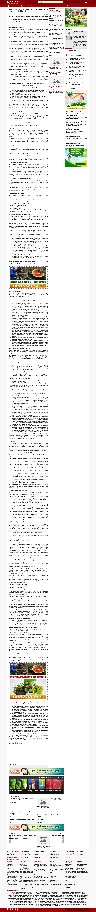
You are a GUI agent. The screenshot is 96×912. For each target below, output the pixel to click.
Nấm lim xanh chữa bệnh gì (26, 880)
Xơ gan (9, 868)
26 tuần (39, 816)
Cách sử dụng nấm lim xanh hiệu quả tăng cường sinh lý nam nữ (76, 139)
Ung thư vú (36, 854)
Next (61, 784)
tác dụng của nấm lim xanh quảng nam (21, 898)
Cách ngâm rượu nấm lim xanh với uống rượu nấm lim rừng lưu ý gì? (76, 114)
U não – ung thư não (54, 854)
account (85, 2)
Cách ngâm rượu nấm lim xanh (41, 884)
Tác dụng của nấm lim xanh (26, 869)
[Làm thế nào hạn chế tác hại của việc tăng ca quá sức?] (43, 802)
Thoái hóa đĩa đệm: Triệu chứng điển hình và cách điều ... (77, 59)
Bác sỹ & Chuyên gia (12, 880)
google (47, 14)
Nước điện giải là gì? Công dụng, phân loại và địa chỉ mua (55, 35)
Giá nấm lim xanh (69, 867)
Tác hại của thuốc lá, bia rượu (41, 877)
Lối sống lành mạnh (38, 879)
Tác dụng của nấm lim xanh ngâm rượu (13, 882)
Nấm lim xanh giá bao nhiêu (40, 865)
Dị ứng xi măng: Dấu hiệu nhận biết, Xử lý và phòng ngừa (76, 75)
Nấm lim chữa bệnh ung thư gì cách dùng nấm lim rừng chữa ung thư (15, 837)
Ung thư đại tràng (54, 856)
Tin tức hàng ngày (57, 2)
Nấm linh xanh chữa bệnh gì (26, 884)
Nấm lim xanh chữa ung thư (26, 872)
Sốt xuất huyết (79, 867)
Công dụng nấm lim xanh (13, 871)
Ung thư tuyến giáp (69, 851)
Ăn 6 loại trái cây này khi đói (54, 790)
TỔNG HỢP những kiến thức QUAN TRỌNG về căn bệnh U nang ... (77, 71)
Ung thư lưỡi (37, 856)
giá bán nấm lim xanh (46, 898)
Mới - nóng (42, 777)
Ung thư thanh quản (54, 857)
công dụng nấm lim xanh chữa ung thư (71, 901)
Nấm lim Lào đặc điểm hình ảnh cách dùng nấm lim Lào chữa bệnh (76, 146)
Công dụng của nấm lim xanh (56, 865)
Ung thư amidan (69, 856)
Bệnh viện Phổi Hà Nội (28, 798)
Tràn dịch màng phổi (39, 869)
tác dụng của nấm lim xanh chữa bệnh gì (72, 895)
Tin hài (51, 877)
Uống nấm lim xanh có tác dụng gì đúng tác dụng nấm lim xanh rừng (76, 118)
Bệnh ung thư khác (80, 856)
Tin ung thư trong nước (12, 876)
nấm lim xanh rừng (21, 893)
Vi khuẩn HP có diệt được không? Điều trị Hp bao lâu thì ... (77, 83)
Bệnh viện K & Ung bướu (13, 879)
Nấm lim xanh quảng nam (40, 881)
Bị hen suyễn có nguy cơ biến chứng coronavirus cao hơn (56, 21)
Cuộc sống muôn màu (70, 877)
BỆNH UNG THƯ (25, 6)
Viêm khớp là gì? (18, 743)
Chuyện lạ (52, 879)
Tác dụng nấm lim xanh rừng (40, 871)
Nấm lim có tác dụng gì (70, 871)
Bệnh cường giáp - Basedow (56, 869)
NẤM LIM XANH (70, 6)
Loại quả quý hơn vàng (16, 790)
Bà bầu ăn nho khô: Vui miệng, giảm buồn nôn (54, 74)
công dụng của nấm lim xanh (19, 895)
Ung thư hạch (37, 857)
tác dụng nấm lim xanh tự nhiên (46, 899)
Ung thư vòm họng (24, 851)
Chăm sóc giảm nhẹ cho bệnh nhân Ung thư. (36, 791)
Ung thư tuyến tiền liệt (25, 854)
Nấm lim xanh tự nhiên (81, 869)
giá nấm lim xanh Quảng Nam (20, 904)
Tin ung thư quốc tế (11, 877)
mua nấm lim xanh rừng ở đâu (22, 899)
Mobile (68, 909)
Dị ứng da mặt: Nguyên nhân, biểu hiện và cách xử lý (22, 819)
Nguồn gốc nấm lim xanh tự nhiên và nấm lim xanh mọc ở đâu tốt (76, 132)
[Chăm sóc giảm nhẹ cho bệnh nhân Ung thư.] (36, 784)
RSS (71, 909)
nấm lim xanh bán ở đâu (45, 892)
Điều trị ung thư (11, 854)
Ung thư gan (53, 851)
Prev (11, 784)
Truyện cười (53, 876)
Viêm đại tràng (23, 865)
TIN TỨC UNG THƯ (15, 6)
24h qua (41, 2)
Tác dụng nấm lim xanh (81, 871)
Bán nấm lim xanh (69, 868)
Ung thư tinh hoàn (24, 857)
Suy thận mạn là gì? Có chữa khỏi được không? (56, 93)
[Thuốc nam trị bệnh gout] (76, 52)
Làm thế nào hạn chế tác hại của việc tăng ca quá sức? (43, 807)
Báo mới (47, 2)
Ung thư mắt (79, 853)
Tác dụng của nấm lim (70, 869)
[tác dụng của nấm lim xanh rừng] (28, 277)
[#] (13, 2)
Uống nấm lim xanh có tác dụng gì (70, 886)
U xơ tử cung (37, 863)
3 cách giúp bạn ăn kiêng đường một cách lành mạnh (55, 88)
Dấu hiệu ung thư (11, 853)
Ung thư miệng (68, 854)
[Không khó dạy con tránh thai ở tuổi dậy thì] (43, 840)
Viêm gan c (9, 867)
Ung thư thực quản (24, 856)
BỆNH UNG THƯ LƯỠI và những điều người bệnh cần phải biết (55, 17)
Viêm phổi (36, 868)
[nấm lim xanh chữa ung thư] (28, 681)
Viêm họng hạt (68, 864)
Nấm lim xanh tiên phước (40, 883)
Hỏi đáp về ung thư (11, 856)
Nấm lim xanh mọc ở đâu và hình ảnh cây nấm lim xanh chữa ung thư (76, 135)
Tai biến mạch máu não (81, 864)
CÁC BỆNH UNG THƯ (13, 851)
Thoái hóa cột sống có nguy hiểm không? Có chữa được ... (77, 63)
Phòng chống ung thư (70, 879)
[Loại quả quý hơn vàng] (18, 784)
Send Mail (45, 14)
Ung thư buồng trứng (39, 851)
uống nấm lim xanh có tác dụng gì (76, 899)
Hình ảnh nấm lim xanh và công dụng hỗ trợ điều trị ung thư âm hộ (76, 125)
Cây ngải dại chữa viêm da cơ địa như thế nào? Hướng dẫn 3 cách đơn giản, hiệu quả (14, 800)
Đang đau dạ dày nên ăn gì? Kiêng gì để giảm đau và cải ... (77, 67)
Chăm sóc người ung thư (25, 877)
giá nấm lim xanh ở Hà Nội (20, 901)
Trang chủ (8, 5)
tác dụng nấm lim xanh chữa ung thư (48, 905)
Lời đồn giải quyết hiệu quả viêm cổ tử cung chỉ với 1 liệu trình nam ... (79, 37)
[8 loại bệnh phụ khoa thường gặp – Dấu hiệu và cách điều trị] (69, 33)
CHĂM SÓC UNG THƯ (35, 6)
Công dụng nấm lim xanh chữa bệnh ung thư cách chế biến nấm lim (76, 128)
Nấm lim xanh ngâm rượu (82, 872)
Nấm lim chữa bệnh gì (70, 884)
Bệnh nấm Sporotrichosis (55, 52)
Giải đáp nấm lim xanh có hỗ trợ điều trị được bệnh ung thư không (76, 121)
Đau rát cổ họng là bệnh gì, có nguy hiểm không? (56, 44)
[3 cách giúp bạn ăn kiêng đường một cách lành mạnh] (56, 80)
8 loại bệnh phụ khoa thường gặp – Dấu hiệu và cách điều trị (79, 33)
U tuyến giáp (53, 868)
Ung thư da (67, 857)
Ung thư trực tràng (69, 853)
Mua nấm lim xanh (80, 868)
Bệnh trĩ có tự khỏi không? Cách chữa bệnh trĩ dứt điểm (57, 800)
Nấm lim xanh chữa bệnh (13, 872)
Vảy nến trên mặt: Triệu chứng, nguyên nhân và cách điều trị (29, 837)
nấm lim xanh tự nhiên (69, 893)
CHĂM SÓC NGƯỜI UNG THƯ (55, 86)
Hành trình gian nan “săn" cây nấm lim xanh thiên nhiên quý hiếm (56, 49)
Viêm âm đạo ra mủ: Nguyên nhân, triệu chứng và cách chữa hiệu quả (80, 45)
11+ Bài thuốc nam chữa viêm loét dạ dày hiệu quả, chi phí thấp (56, 26)
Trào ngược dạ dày (24, 867)
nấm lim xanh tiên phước (44, 893)
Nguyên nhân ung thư (12, 857)
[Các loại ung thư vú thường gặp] (56, 61)
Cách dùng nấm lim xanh (13, 869)
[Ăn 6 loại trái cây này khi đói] (54, 784)
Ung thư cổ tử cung (24, 853)
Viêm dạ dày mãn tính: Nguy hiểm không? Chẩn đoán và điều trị (56, 40)
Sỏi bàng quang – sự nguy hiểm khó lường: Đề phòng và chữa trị (50, 821)
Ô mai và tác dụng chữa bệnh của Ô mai (57, 836)
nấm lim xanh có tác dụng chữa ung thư (72, 904)
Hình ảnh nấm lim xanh (55, 883)
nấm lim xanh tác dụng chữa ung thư (21, 902)
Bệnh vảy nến (53, 864)
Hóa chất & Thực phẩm (39, 880)
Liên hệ (81, 2)
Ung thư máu (37, 853)
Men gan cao (10, 865)
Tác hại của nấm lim (54, 881)
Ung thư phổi (53, 853)
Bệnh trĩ (22, 863)
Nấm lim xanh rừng (24, 868)
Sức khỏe (60, 777)
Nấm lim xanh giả (54, 880)
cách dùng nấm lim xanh (43, 901)
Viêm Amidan (68, 863)
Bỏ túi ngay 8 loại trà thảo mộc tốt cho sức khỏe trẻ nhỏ (22, 821)
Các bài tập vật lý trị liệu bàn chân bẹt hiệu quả (77, 87)
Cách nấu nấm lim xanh (70, 872)
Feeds (75, 909)
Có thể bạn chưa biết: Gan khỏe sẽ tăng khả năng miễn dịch (21, 812)
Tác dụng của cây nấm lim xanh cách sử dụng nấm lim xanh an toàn (76, 142)
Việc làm (85, 909)
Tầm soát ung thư (38, 876)
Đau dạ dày (22, 864)
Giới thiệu (68, 2)
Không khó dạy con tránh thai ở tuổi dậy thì (43, 846)
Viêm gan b (10, 863)
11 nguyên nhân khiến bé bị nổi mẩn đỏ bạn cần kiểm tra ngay (48, 818)
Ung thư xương (79, 851)
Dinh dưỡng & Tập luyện (25, 878)
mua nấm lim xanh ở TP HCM (72, 898)
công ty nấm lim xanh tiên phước (25, 896)
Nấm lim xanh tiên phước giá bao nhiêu (26, 887)
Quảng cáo (74, 2)
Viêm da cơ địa (53, 863)
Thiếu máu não (79, 863)
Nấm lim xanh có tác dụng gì (26, 885)
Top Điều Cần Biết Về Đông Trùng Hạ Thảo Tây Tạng (55, 12)
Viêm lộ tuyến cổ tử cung (40, 864)
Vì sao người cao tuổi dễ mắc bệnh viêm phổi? (48, 814)
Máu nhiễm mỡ (79, 865)
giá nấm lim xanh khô (19, 892)
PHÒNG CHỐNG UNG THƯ (47, 6)
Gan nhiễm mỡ (10, 864)
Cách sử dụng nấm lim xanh (26, 871)
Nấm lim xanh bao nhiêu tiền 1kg (26, 882)
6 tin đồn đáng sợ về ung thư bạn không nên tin (80, 42)
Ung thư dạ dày (80, 854)
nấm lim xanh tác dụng (78, 896)
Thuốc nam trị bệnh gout (75, 55)
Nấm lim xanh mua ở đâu (70, 882)
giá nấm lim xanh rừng (71, 892)
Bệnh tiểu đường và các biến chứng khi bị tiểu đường (56, 30)
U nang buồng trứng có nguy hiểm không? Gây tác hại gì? (22, 815)
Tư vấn (54, 777)
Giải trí (48, 777)
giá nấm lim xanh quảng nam (44, 895)
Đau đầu (67, 865)
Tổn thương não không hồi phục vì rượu (77, 79)
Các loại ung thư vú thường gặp (55, 69)
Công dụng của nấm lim (55, 884)
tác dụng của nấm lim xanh (50, 896)
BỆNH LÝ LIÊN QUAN (60, 6)
